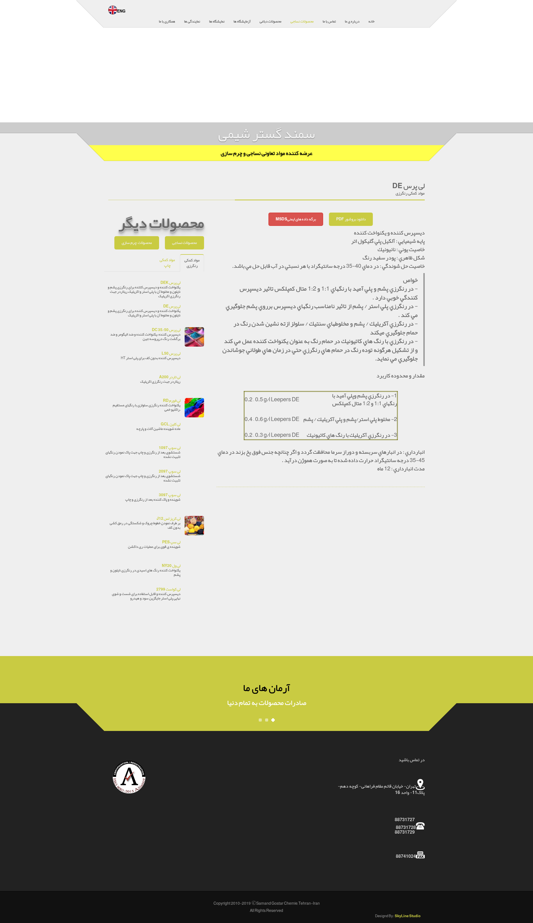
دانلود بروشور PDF (351, 219)
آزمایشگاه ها (242, 21)
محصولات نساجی (302, 21)
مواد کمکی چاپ (167, 262)
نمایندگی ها (192, 21)
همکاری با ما (167, 21)
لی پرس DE (171, 306)
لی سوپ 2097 (169, 471)
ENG (121, 11)
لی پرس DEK (170, 283)
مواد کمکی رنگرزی (192, 263)
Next (525, 78)
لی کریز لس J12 (168, 519)
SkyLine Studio (408, 916)
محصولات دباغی (270, 21)
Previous (7, 78)
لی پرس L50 (171, 353)
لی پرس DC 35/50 (166, 330)
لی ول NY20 (171, 566)
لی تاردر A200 (169, 377)
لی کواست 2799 (168, 589)
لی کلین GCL (170, 424)
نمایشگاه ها (217, 21)
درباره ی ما (352, 21)
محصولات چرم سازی (137, 243)
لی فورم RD (171, 401)
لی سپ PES (171, 542)
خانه (371, 21)
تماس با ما (329, 21)
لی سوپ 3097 (169, 495)
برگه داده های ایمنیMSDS (296, 219)
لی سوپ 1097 (169, 448)
